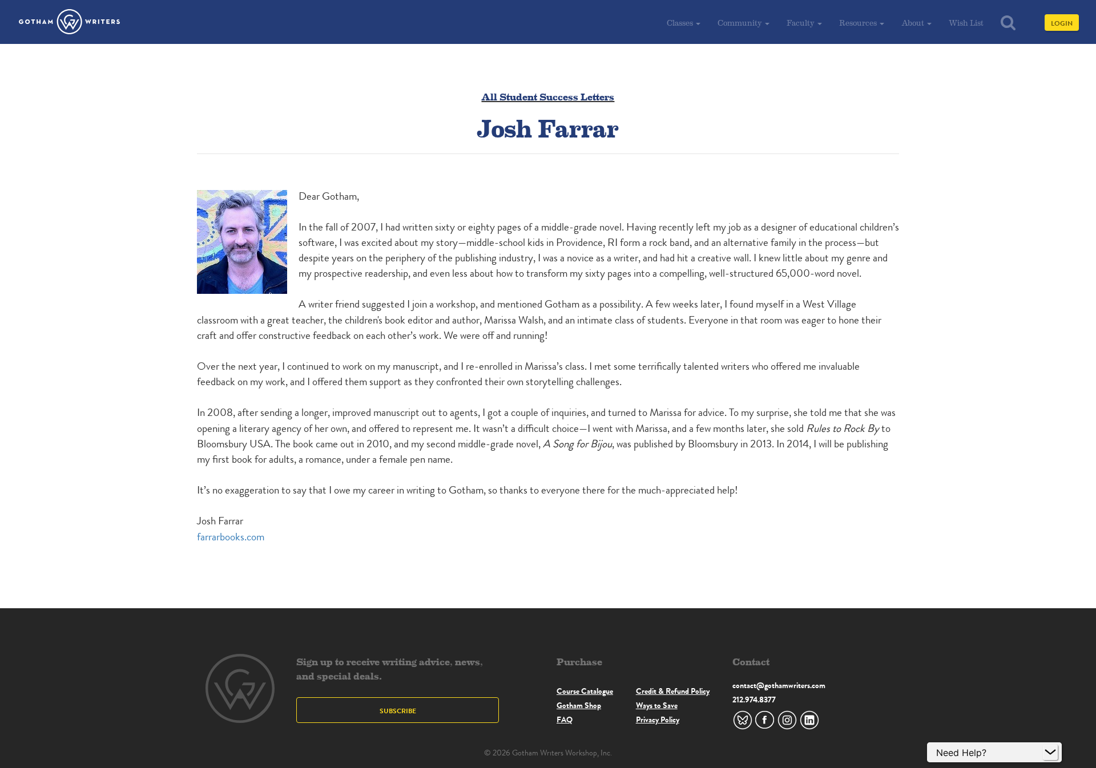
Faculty (801, 22)
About (913, 22)
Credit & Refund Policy (673, 691)
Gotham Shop (579, 705)
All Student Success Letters (547, 96)
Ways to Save (657, 705)
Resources (859, 22)
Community (741, 22)
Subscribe (398, 711)
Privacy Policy (657, 719)
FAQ (565, 719)
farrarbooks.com (230, 536)
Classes (681, 22)
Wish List (966, 22)
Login (1062, 23)
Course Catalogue (585, 691)
